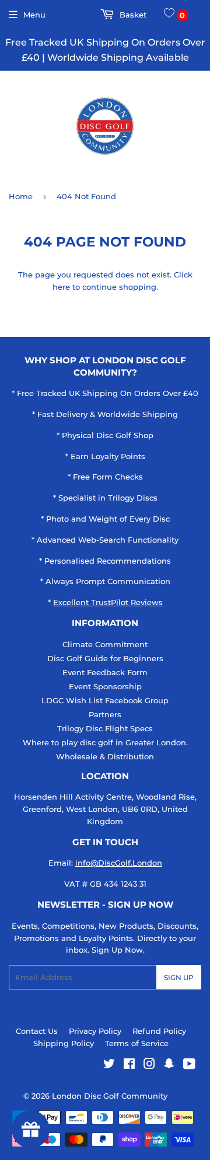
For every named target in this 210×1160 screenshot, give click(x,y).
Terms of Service (137, 1043)
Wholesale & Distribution (105, 756)
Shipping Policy (63, 1043)
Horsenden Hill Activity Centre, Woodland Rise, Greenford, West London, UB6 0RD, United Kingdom (105, 809)
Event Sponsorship (105, 686)
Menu (34, 14)
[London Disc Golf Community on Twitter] (109, 1065)
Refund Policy (159, 1031)
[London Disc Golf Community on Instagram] (149, 1065)
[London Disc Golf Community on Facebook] (129, 1065)
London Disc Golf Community (109, 1095)
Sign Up (179, 977)
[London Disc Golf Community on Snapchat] (169, 1065)
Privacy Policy (95, 1031)
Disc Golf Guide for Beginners (105, 658)
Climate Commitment (105, 644)
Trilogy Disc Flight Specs (105, 728)
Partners (105, 714)
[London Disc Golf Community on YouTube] (189, 1065)
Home (21, 196)
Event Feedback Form (105, 672)
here (61, 286)
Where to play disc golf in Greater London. (105, 742)
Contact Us (37, 1031)
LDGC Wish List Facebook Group (105, 700)
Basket (131, 14)
